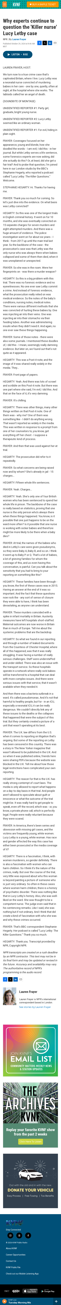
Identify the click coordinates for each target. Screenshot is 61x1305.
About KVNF (11, 1248)
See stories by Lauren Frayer (35, 1007)
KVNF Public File (13, 1267)
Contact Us (11, 1261)
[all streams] (57, 1301)
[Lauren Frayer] (9, 996)
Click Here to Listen (30, 1141)
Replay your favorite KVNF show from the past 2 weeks (30, 1132)
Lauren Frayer (19, 39)
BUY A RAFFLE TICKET (44, 4)
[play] (4, 1301)
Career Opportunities (15, 1255)
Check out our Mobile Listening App (22, 1274)
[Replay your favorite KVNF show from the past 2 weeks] (30, 1103)
